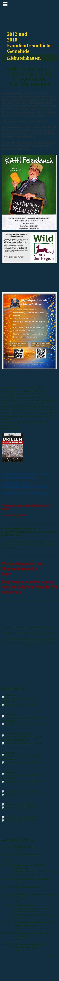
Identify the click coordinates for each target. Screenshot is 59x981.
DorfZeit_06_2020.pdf (14, 804)
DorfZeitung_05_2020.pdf (16, 791)
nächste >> (52, 955)
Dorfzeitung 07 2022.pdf (15, 817)
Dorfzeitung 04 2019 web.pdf (17, 775)
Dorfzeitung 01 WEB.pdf (15, 698)
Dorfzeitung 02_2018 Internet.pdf (19, 717)
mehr (18, 850)
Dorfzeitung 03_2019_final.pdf (18, 756)
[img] (50, 8)
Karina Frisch (32, 544)
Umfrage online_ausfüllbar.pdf (18, 737)
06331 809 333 (9, 547)
